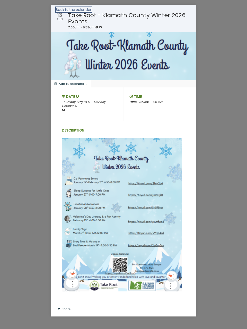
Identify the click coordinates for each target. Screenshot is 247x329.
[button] (77, 96)
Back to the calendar (73, 9)
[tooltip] (97, 27)
